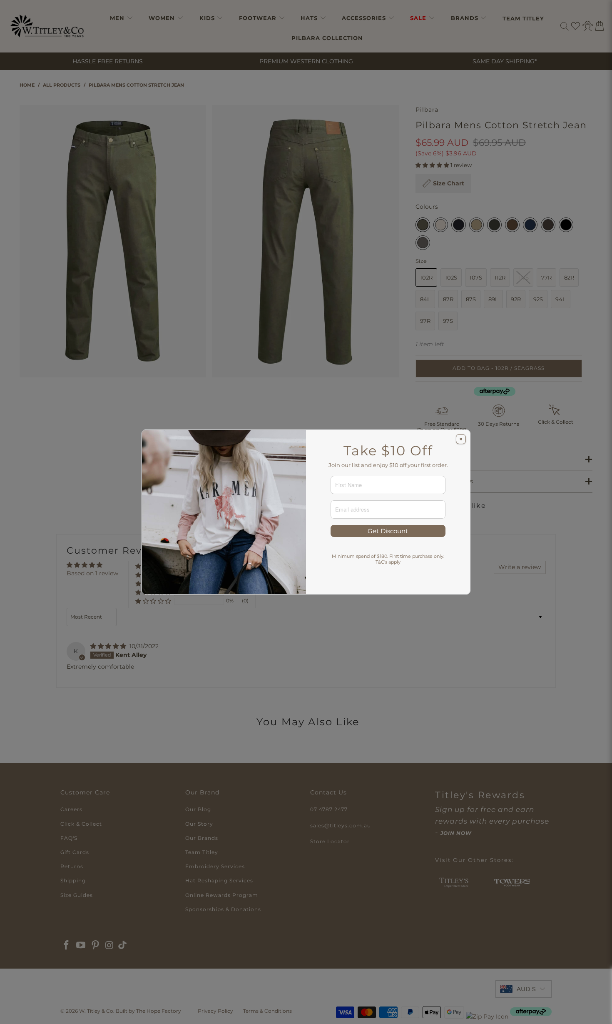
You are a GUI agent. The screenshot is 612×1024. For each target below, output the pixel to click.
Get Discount (388, 531)
